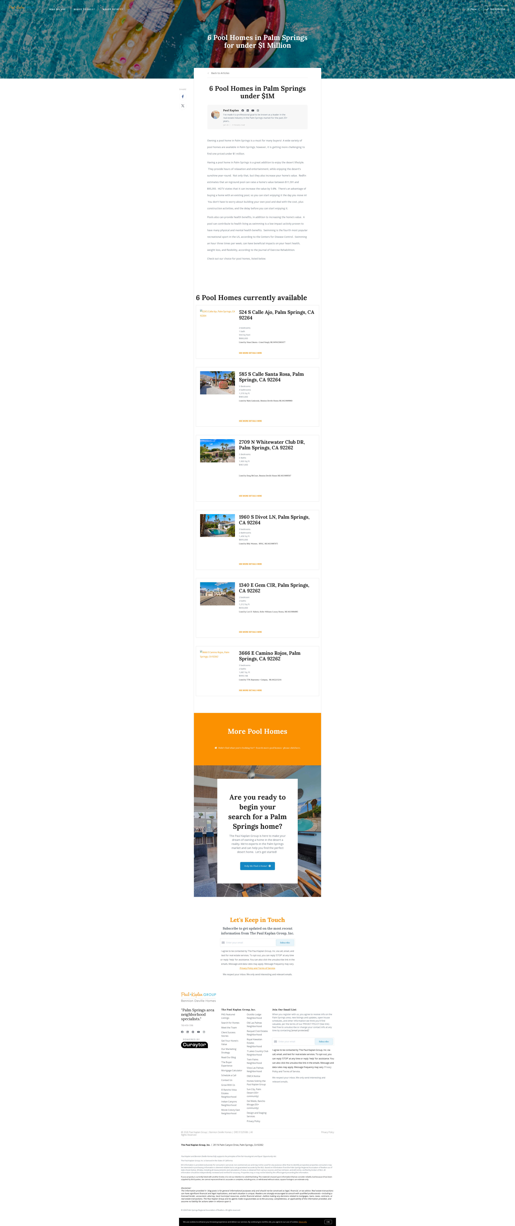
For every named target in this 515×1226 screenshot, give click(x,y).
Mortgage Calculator (231, 1070)
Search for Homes (230, 1022)
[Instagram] (204, 1031)
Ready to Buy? (113, 9)
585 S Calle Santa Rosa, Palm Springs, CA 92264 (271, 377)
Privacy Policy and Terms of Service (257, 968)
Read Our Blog (228, 1057)
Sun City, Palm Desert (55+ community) (254, 1093)
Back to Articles (220, 73)
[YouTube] (198, 1031)
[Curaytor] (194, 1047)
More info (303, 1222)
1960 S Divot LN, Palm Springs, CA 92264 (274, 520)
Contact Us (226, 1080)
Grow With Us (228, 1084)
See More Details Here (250, 353)
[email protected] (299, 1030)
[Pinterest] (193, 1031)
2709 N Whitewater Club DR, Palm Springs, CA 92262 (272, 445)
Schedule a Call (228, 1075)
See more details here (250, 421)
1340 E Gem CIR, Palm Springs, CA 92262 (274, 588)
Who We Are (57, 9)
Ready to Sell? (84, 9)
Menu (473, 9)
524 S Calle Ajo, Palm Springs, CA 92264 (276, 315)
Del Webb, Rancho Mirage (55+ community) (256, 1104)
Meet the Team (229, 1027)
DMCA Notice (253, 1076)
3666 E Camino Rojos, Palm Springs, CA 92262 (270, 656)
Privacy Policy (253, 1121)
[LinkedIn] (188, 1031)
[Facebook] (182, 1031)
